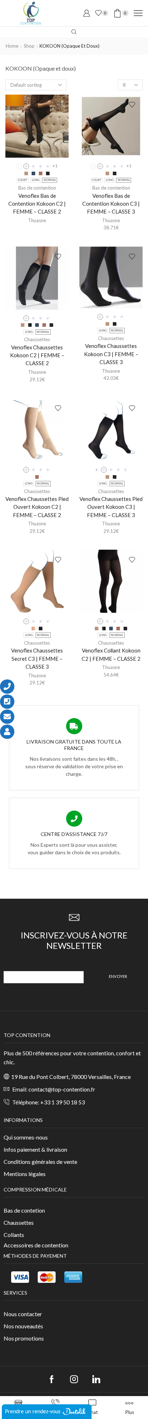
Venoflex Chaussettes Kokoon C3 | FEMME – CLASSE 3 (111, 354)
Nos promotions (24, 1338)
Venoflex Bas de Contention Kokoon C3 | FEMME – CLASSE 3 (111, 203)
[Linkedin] (96, 1379)
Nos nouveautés (23, 1326)
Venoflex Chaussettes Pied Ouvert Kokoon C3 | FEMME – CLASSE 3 (111, 507)
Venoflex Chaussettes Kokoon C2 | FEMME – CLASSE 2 (37, 355)
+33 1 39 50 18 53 (62, 1102)
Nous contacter (23, 1313)
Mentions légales (25, 1173)
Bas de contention (37, 188)
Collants (14, 1234)
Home (12, 46)
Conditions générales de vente (40, 1161)
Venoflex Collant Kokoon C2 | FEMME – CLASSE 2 (111, 654)
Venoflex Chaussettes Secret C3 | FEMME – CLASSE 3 (37, 658)
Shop (29, 46)
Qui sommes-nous (26, 1137)
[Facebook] (52, 1379)
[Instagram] (74, 1379)
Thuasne (37, 220)
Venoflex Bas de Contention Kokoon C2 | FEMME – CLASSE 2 (37, 203)
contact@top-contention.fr (61, 1089)
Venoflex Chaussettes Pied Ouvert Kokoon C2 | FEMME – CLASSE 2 (37, 507)
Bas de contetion (24, 1210)
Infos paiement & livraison (35, 1149)
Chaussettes (37, 339)
